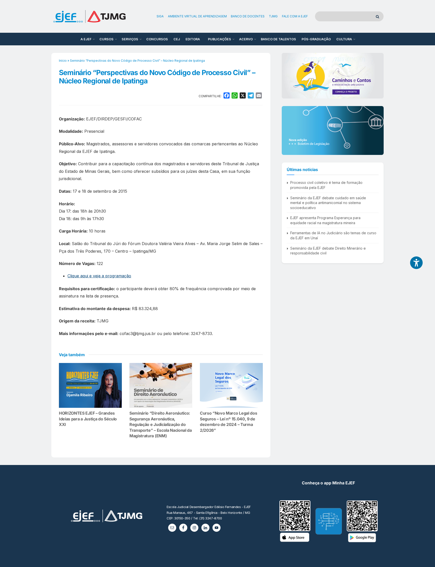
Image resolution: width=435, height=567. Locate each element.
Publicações (219, 39)
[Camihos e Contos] (333, 75)
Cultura (344, 39)
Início (63, 60)
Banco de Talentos (278, 39)
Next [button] (378, 75)
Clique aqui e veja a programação (99, 275)
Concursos (157, 39)
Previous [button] (287, 75)
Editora (193, 39)
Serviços (130, 39)
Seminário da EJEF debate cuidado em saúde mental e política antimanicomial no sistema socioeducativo (328, 203)
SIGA (160, 16)
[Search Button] (378, 16)
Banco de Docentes (248, 16)
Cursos (106, 39)
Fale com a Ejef (295, 16)
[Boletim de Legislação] (333, 130)
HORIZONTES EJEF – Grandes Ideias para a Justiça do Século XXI (88, 419)
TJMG (273, 16)
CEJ (176, 39)
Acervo (246, 39)
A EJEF (86, 39)
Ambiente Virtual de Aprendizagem (197, 16)
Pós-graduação (316, 39)
